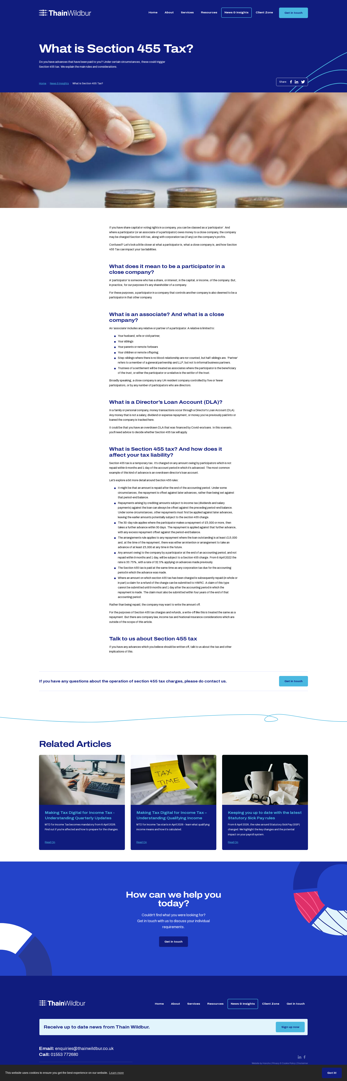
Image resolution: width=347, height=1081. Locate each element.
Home (153, 12)
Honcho (267, 1063)
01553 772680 (64, 1054)
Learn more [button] (116, 1072)
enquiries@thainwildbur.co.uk (84, 1048)
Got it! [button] (331, 1072)
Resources (209, 12)
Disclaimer (302, 1063)
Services (187, 12)
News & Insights (236, 12)
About (169, 12)
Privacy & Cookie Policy (283, 1063)
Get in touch (293, 12)
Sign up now (290, 1027)
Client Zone (264, 12)
